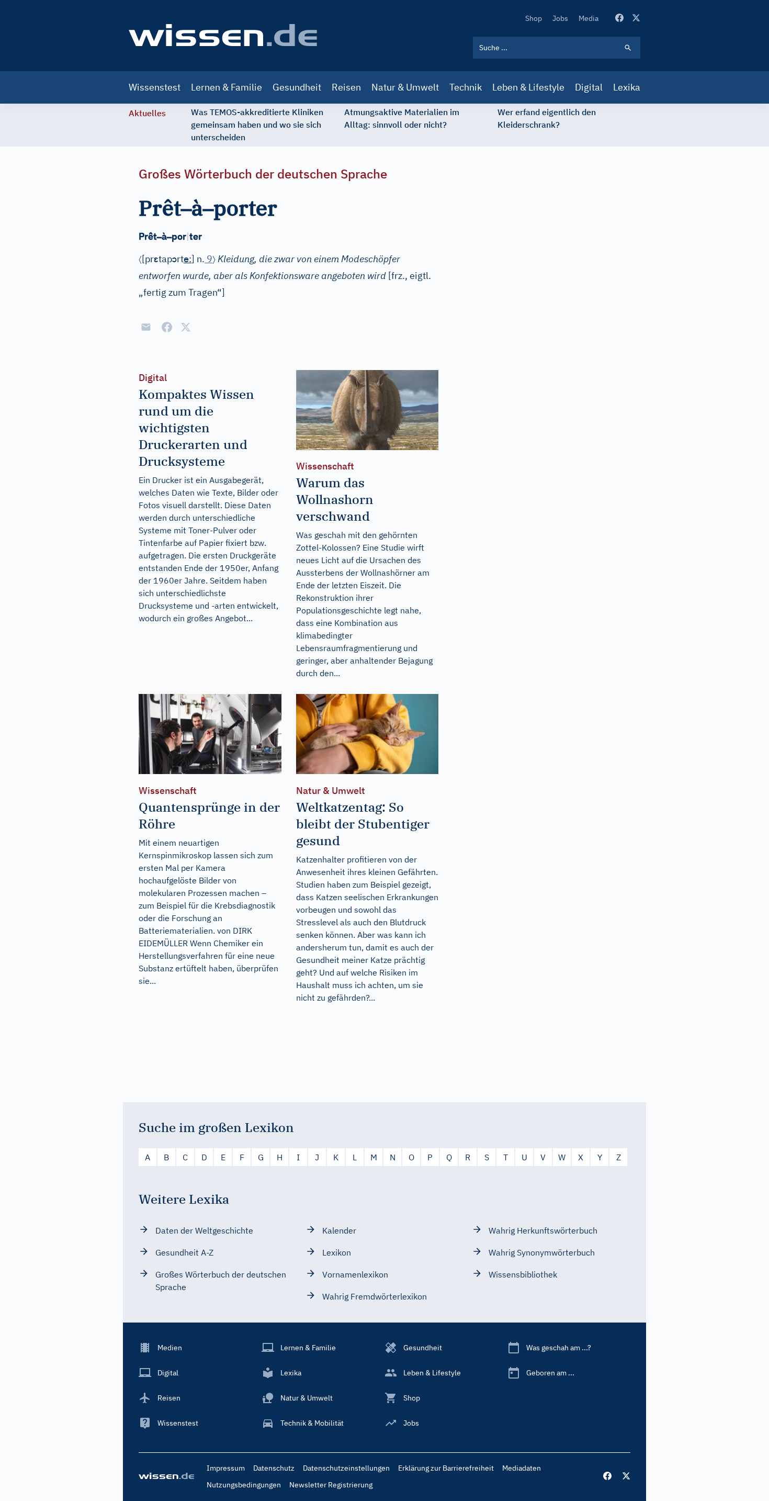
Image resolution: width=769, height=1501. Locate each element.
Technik (465, 87)
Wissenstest (154, 87)
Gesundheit (297, 87)
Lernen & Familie (226, 87)
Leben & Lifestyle (528, 87)
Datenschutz (274, 1468)
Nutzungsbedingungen (244, 1484)
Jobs (560, 18)
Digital (589, 87)
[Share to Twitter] (185, 327)
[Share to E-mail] (146, 327)
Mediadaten (521, 1468)
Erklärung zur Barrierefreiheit (446, 1468)
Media (588, 18)
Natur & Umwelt (405, 87)
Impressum (226, 1468)
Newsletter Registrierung (330, 1484)
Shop (533, 18)
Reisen (346, 87)
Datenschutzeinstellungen (346, 1468)
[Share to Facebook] (167, 327)
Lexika (626, 87)
